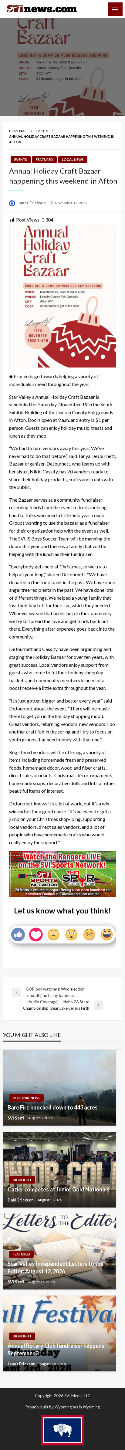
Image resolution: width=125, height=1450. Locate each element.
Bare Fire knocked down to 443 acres (53, 1107)
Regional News (26, 1098)
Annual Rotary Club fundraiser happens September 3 (56, 1349)
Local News (73, 159)
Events (42, 131)
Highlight (22, 1180)
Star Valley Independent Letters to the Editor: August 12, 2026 (55, 1267)
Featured (44, 159)
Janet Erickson (32, 202)
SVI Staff (16, 1118)
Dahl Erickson (21, 1200)
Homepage (18, 131)
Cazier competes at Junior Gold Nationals (59, 1189)
